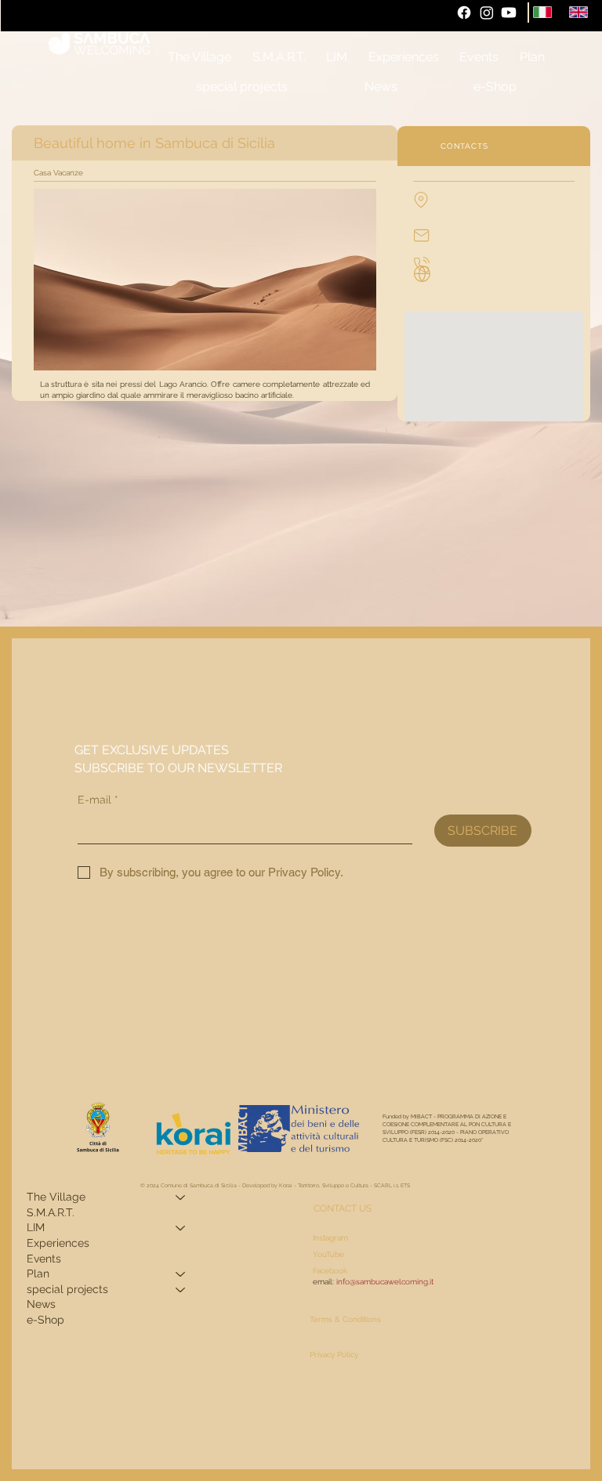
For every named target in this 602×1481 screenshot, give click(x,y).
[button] (531, 57)
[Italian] (542, 12)
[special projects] (181, 1290)
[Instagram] (486, 12)
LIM (36, 1227)
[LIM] (181, 1228)
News (41, 1304)
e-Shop (45, 1319)
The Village (56, 1196)
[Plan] (181, 1274)
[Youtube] (508, 12)
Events (44, 1258)
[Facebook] (464, 12)
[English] (578, 12)
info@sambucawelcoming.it (384, 1281)
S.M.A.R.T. (50, 1212)
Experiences (58, 1243)
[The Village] (181, 1197)
